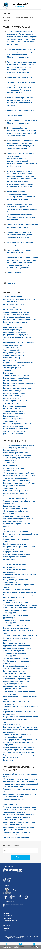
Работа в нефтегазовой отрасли (15, 401)
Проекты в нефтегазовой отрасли (16, 481)
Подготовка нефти (10, 465)
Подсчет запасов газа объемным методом (20, 755)
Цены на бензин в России (13, 434)
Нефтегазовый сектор (11, 358)
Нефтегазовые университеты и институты (19, 299)
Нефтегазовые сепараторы (13, 304)
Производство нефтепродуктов (15, 365)
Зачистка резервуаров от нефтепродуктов (19, 445)
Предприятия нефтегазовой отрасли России (20, 717)
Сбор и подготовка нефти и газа (19, 77)
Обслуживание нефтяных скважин (16, 590)
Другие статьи (8, 760)
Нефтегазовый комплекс (13, 309)
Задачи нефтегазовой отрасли (15, 498)
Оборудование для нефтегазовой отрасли (19, 473)
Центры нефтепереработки (13, 521)
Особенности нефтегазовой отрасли (17, 496)
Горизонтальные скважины (14, 529)
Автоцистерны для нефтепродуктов (17, 337)
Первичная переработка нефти (15, 322)
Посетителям (7, 915)
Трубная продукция (14, 115)
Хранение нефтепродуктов (13, 468)
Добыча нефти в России (12, 327)
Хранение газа (8, 463)
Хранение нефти (9, 470)
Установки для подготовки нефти (16, 448)
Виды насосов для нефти (12, 684)
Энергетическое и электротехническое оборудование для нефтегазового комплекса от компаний (18, 817)
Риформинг (7, 370)
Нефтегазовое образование (14, 393)
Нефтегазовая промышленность (16, 453)
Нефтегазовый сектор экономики (16, 491)
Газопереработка (9, 514)
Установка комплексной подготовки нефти (20, 605)
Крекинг (6, 325)
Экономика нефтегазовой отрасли (16, 554)
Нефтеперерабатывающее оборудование (19, 320)
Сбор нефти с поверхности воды (15, 658)
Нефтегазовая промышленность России (19, 483)
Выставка (6, 913)
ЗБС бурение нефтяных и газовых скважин (20, 750)
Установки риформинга (12, 368)
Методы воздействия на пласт (15, 509)
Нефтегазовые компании (13, 426)
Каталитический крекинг (12, 297)
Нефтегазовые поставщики (14, 414)
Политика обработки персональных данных (14, 938)
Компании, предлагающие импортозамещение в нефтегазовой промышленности (17, 801)
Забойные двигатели (11, 302)
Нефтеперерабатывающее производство (19, 383)
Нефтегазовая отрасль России (15, 493)
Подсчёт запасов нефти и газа (15, 544)
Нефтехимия (8, 373)
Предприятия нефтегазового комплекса (19, 476)
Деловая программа (10, 920)
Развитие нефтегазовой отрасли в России (19, 608)
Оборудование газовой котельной (16, 317)
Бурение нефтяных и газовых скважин (18, 455)
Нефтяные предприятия (12, 381)
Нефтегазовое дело (10, 416)
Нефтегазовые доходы (12, 391)
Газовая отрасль (9, 360)
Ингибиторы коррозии (11, 506)
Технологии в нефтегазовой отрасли (17, 562)
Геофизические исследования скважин (18, 519)
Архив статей (12, 283)
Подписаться (20, 857)
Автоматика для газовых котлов (16, 315)
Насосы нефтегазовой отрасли (15, 719)
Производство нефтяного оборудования (18, 342)
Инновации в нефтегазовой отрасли (17, 424)
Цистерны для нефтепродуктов (15, 335)
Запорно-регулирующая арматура (20, 110)
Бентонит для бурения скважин (15, 603)
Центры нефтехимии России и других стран (20, 727)
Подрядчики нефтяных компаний (16, 628)
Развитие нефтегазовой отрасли (15, 478)
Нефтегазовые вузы (11, 398)
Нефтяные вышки (10, 450)
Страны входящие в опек (13, 411)
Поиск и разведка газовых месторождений (20, 595)
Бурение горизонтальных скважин (16, 516)
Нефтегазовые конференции (14, 406)
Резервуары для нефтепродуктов (16, 375)
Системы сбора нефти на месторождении (19, 676)
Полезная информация (16, 278)
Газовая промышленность (13, 345)
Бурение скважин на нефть (13, 355)
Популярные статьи (14, 273)
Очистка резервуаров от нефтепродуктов (19, 592)
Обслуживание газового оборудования (18, 363)
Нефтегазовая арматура (12, 408)
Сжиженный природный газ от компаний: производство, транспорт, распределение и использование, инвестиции (20, 809)
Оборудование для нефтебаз (14, 332)
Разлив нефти (8, 340)
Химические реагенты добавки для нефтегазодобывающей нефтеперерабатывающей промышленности (20, 737)
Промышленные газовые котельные (17, 388)
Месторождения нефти (12, 350)
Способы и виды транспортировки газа (18, 747)
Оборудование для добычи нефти (16, 511)
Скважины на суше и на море (14, 625)
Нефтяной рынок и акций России (16, 378)
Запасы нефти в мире (11, 348)
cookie (16, 947)
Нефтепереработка (10, 386)
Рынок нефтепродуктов (12, 403)
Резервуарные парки (11, 460)
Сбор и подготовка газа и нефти (15, 531)
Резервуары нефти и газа (13, 552)
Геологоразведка (9, 307)
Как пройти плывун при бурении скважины (20, 636)
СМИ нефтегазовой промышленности (17, 837)
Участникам (7, 918)
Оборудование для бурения (13, 353)
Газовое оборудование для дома (16, 312)
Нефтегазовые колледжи (13, 396)
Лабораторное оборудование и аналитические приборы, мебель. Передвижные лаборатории (20, 234)
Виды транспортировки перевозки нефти (19, 752)
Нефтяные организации (12, 330)
